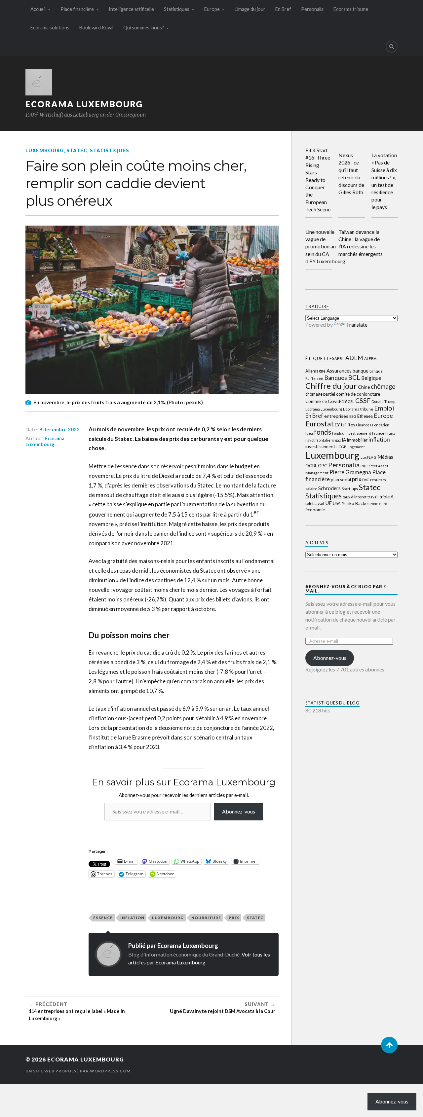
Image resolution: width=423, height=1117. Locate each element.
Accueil (38, 9)
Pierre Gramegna (350, 472)
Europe (212, 9)
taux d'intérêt (354, 497)
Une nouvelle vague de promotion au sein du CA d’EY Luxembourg (325, 247)
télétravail (314, 503)
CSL (351, 401)
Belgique (371, 378)
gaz (338, 440)
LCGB (341, 447)
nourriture (206, 918)
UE (328, 503)
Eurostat (319, 423)
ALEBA (370, 358)
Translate (356, 324)
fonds (322, 432)
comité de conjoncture (358, 394)
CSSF (362, 400)
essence (103, 918)
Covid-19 (337, 401)
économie (315, 509)
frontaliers (325, 440)
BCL (354, 377)
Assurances (339, 371)
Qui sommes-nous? (143, 27)
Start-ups (350, 488)
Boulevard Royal (96, 27)
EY (337, 424)
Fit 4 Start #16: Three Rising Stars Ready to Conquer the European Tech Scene (317, 179)
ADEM (354, 357)
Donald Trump (383, 401)
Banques (335, 377)
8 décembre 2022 (59, 429)
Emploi (384, 408)
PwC (365, 480)
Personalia (312, 9)
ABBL (339, 358)
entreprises (336, 416)
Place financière (77, 9)
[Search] (392, 47)
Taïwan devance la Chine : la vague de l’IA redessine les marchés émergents (360, 243)
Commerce (316, 401)
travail (372, 497)
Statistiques (176, 9)
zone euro (378, 503)
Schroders (329, 488)
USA (337, 503)
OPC (322, 465)
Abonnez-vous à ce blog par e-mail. (346, 589)
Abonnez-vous (238, 811)
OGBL (311, 465)
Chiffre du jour (331, 385)
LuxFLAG (368, 457)
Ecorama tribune (350, 9)
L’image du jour (250, 9)
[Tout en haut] (389, 1045)
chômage (383, 386)
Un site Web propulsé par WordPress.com (78, 1070)
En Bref (283, 9)
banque (360, 371)
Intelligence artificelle (131, 9)
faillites (348, 424)
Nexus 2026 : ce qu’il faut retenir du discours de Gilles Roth (351, 173)
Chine (364, 387)
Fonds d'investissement (351, 433)
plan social (341, 479)
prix (234, 918)
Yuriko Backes (355, 503)
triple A (386, 496)
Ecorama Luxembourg (84, 104)
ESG (352, 416)
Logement (356, 447)
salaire (311, 488)
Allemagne (315, 371)
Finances (363, 425)
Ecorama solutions (49, 27)
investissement (320, 446)
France (378, 433)
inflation (132, 918)
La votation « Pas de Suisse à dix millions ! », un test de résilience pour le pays (384, 181)
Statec (76, 150)
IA (344, 440)
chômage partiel (320, 394)
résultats (378, 480)
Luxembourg (44, 150)
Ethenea (365, 416)
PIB (363, 465)
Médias (385, 457)
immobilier (357, 440)
